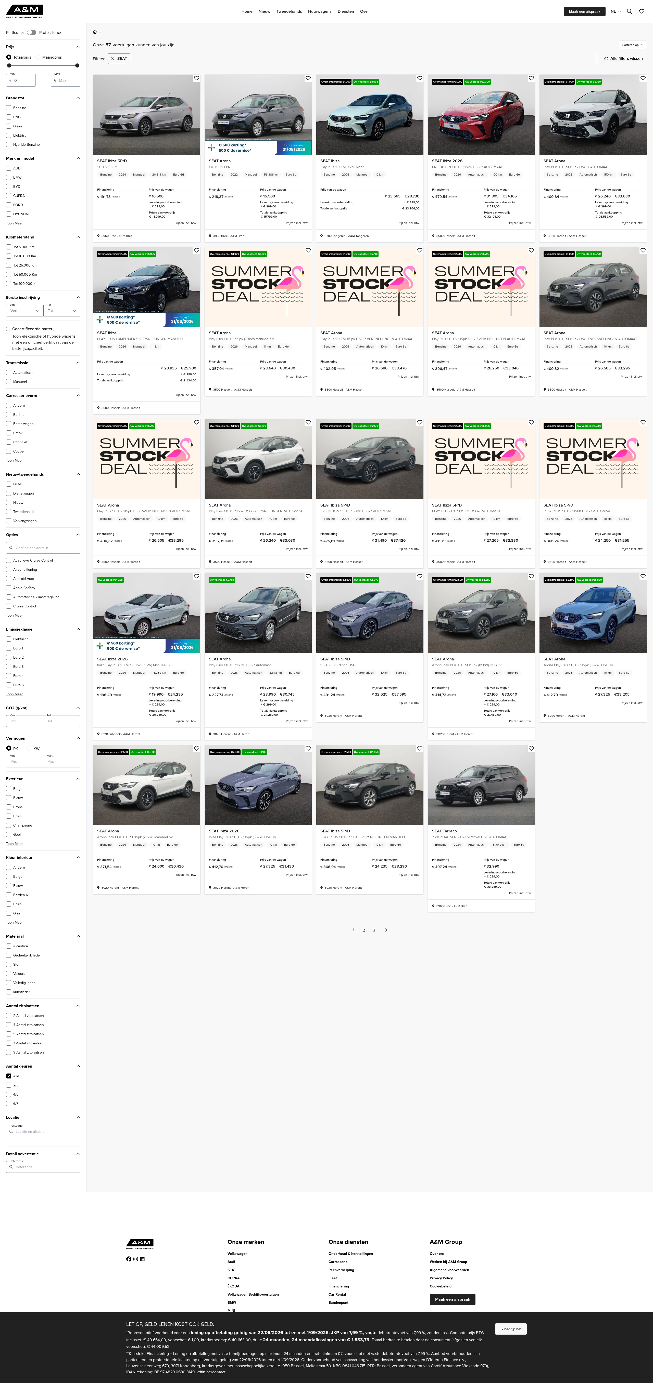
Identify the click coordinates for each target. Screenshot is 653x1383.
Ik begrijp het (510, 1329)
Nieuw (264, 11)
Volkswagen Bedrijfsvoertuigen (253, 1294)
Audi (231, 1261)
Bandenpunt (338, 1302)
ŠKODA (234, 1286)
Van (12, 715)
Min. (13, 74)
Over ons (437, 1253)
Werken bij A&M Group (448, 1261)
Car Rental (337, 1294)
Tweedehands (289, 11)
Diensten (346, 11)
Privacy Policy (441, 1278)
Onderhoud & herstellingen (351, 1253)
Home (247, 11)
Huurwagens (320, 11)
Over (364, 11)
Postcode (16, 1126)
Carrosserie (338, 1261)
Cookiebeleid (440, 1286)
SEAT (232, 1269)
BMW (232, 1302)
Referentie (17, 1161)
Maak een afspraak (584, 11)
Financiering (339, 1286)
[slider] (9, 65)
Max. (57, 74)
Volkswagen (237, 1253)
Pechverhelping (341, 1269)
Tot (49, 715)
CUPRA (234, 1278)
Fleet (333, 1278)
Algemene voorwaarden (449, 1269)
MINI (231, 1310)
